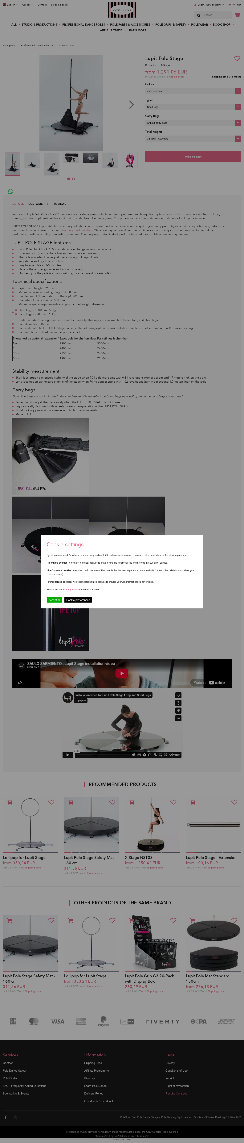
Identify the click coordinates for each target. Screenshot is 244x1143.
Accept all (54, 600)
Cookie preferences (78, 600)
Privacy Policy (71, 589)
